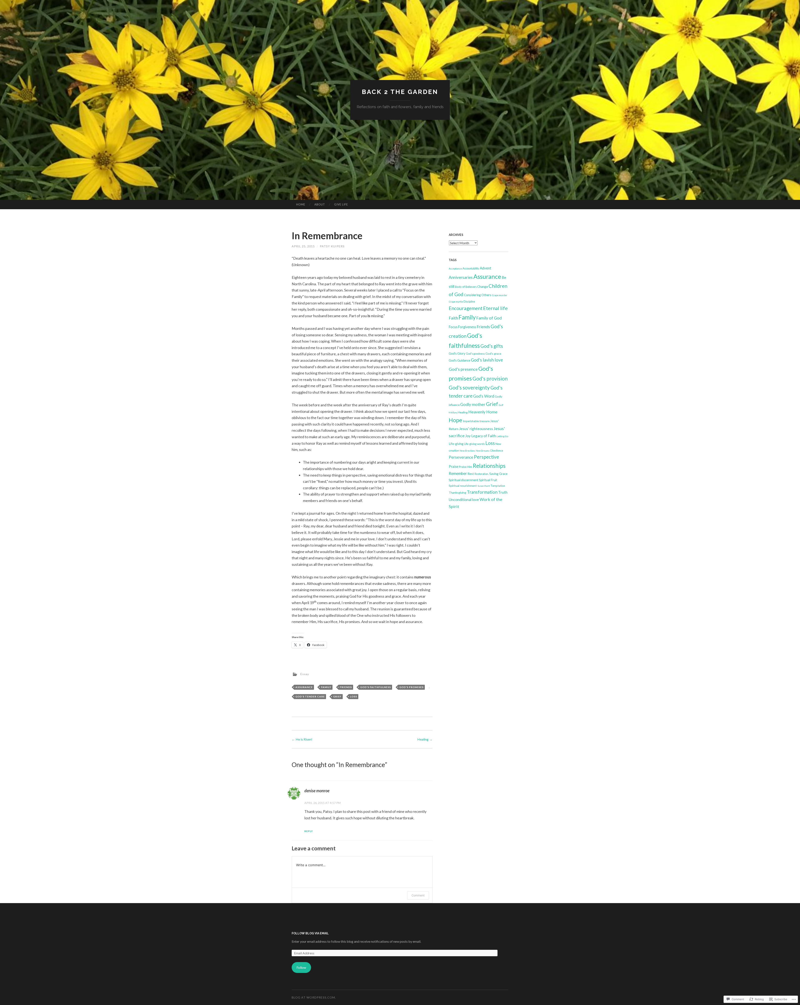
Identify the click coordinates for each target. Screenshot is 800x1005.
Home (300, 204)
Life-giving (456, 444)
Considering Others (477, 295)
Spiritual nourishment (463, 485)
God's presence (463, 369)
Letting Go (502, 436)
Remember (458, 473)
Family (326, 687)
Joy (468, 436)
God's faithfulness (375, 687)
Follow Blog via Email (310, 933)
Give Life (341, 204)
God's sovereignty (469, 387)
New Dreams (482, 450)
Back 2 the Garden (400, 91)
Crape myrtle (456, 301)
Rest (471, 474)
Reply (308, 831)
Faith (453, 317)
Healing (424, 739)
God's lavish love (487, 359)
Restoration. (482, 474)
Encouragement (465, 308)
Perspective (486, 457)
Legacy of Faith (483, 436)
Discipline (469, 301)
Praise (453, 466)
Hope (455, 420)
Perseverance (461, 457)
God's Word (483, 396)
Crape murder (499, 295)
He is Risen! (302, 739)
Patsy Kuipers (332, 246)
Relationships (489, 465)
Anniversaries (461, 277)
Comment (418, 895)
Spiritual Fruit (488, 480)
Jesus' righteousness (476, 429)
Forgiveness (467, 327)
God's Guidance (459, 360)
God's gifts (491, 346)
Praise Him (465, 466)
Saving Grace (498, 474)
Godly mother (472, 404)
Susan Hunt (484, 485)
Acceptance (455, 268)
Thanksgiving (457, 492)
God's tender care (310, 696)
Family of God (489, 317)
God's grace (493, 353)
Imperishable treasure (476, 421)
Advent (485, 268)
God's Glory (457, 353)
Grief (337, 696)
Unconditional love (464, 499)
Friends (346, 687)
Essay (304, 674)
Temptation (497, 485)
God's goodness (475, 353)
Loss (353, 696)
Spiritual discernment (463, 480)
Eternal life (495, 308)
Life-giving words (474, 444)
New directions (467, 450)
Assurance (304, 687)
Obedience (496, 450)
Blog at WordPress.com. (314, 997)
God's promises (411, 687)
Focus (453, 327)
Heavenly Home (483, 411)
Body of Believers (466, 286)
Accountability (470, 268)
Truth (503, 492)
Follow (301, 967)
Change (482, 286)
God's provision (490, 378)
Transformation (482, 491)
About (319, 204)
